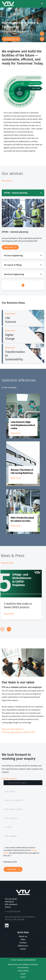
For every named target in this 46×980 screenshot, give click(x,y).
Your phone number (14, 808)
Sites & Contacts (9, 778)
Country (8, 826)
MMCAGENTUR (30, 960)
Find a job (14, 39)
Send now (11, 869)
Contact (23, 942)
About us (23, 936)
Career (23, 949)
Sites (23, 939)
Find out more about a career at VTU (18, 732)
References (23, 946)
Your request (11, 836)
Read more (8, 247)
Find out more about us (12, 729)
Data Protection (23, 968)
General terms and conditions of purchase (23, 964)
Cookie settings (23, 971)
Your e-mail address (14, 799)
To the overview (9, 387)
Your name (10, 790)
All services (7, 181)
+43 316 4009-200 (13, 911)
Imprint (23, 974)
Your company (11, 817)
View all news (7, 563)
